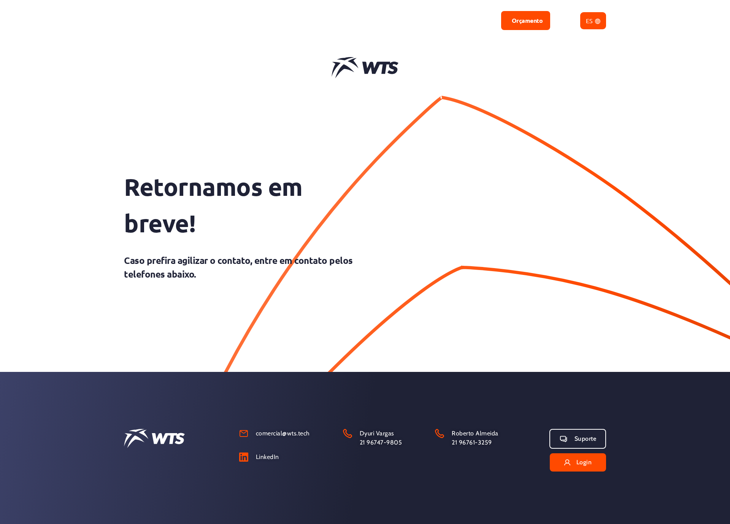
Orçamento (527, 20)
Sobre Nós (476, 20)
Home (279, 20)
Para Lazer (323, 20)
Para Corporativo (382, 20)
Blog (434, 20)
